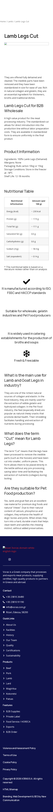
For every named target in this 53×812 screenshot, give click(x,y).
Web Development (22, 796)
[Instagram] (9, 559)
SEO (36, 796)
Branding (7, 796)
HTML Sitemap (10, 789)
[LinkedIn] (16, 559)
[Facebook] (3, 559)
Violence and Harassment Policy (19, 748)
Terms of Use (10, 755)
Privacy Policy (10, 769)
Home (3, 21)
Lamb (10, 21)
